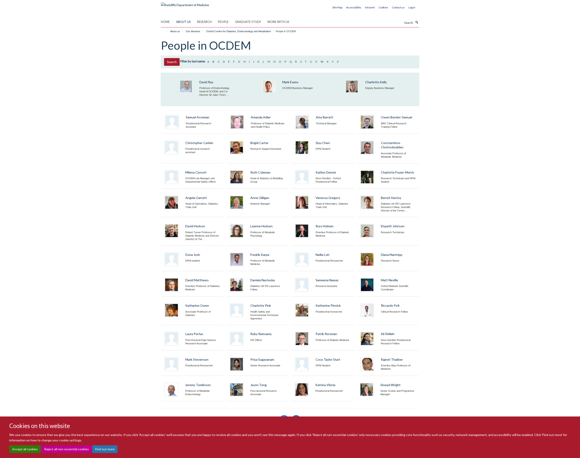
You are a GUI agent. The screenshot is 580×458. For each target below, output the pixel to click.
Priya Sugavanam (262, 359)
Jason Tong (258, 385)
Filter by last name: (192, 61)
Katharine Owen (197, 305)
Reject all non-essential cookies (66, 449)
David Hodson (195, 226)
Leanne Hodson (261, 226)
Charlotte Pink (260, 305)
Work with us (278, 22)
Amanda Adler (261, 117)
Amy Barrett (324, 117)
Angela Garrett (196, 198)
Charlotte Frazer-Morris (397, 172)
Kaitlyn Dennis (326, 172)
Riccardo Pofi (390, 305)
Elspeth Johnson (392, 226)
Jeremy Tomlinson (198, 385)
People (223, 22)
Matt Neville (389, 280)
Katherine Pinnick (328, 305)
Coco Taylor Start (328, 359)
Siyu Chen (323, 143)
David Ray (206, 82)
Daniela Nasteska (262, 280)
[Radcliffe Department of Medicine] (185, 3)
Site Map (337, 7)
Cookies (383, 7)
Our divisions (193, 31)
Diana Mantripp (391, 255)
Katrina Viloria (325, 385)
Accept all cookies (25, 449)
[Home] (164, 31)
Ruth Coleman (260, 172)
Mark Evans (290, 82)
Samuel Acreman (197, 117)
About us (183, 22)
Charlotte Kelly (376, 82)
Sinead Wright (390, 385)
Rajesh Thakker (392, 359)
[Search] (416, 22)
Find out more (105, 449)
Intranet (370, 7)
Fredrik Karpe (259, 255)
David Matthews (197, 280)
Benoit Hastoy (391, 198)
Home (165, 22)
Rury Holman (325, 226)
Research (204, 22)
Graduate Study (248, 22)
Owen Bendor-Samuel (396, 117)
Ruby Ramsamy (261, 334)
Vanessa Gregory (328, 198)
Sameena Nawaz (327, 280)
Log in (411, 7)
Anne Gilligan (259, 198)
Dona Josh (192, 255)
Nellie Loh (322, 255)
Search (172, 62)
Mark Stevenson (196, 359)
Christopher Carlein (199, 143)
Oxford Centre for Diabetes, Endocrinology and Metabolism (238, 31)
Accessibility (353, 7)
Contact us (398, 7)
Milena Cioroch (195, 172)
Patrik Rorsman (326, 334)
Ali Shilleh (387, 334)
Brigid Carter (259, 143)
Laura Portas (194, 334)
